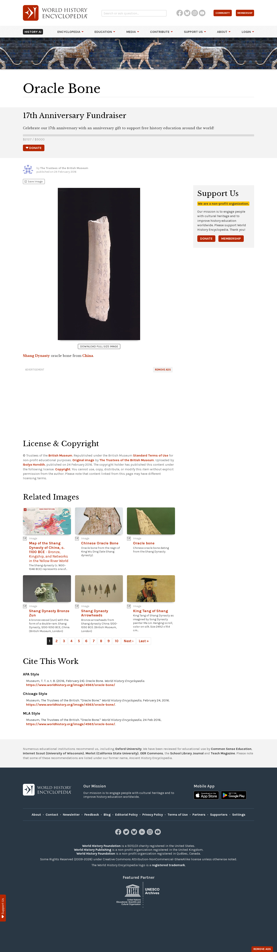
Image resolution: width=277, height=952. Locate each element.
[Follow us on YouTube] (158, 834)
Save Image (33, 181)
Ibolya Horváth (34, 464)
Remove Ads (163, 369)
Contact (52, 814)
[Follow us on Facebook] (118, 834)
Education (103, 32)
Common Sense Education (231, 749)
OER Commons (151, 753)
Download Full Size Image (99, 346)
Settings (238, 814)
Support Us (193, 32)
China (87, 356)
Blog (107, 814)
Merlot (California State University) (112, 753)
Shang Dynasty (36, 356)
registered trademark (168, 865)
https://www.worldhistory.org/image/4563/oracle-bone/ (70, 685)
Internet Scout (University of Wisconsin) (53, 753)
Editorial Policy (126, 814)
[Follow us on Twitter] (126, 834)
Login (246, 32)
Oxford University (128, 749)
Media (131, 32)
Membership (231, 238)
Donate (206, 238)
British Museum (60, 455)
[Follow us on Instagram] (150, 834)
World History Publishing (92, 850)
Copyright (62, 469)
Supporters (219, 814)
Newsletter (71, 814)
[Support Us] (3, 908)
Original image (83, 460)
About (222, 32)
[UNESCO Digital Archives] (138, 894)
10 (116, 641)
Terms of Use (177, 814)
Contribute (160, 32)
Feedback (91, 814)
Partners (198, 814)
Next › (128, 641)
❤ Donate (34, 148)
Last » (144, 641)
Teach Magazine (223, 753)
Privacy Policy (152, 814)
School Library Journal (187, 753)
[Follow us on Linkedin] (142, 834)
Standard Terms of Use (150, 455)
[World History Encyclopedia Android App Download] (233, 795)
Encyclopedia (68, 32)
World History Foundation (101, 846)
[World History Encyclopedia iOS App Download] (206, 795)
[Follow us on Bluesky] (134, 834)
